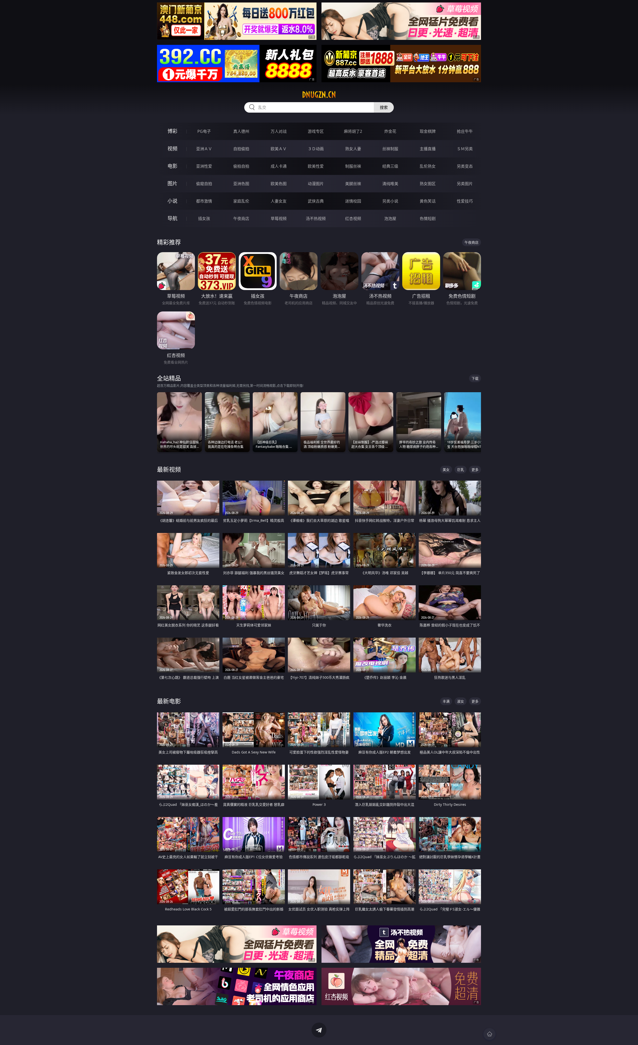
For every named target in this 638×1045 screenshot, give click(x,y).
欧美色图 (279, 183)
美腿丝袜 (353, 183)
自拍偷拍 (241, 148)
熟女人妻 (353, 148)
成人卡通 (279, 166)
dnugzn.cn (319, 95)
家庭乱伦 (241, 201)
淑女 (460, 701)
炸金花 (390, 131)
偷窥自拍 (204, 183)
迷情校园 (353, 201)
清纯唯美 (390, 183)
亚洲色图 (241, 183)
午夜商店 (241, 218)
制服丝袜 (353, 166)
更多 (475, 469)
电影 (172, 166)
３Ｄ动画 (316, 148)
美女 (446, 469)
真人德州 (241, 131)
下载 (475, 378)
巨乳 (460, 469)
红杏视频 (353, 218)
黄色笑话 (428, 201)
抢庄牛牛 (465, 131)
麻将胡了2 (353, 131)
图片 (172, 183)
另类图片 (465, 183)
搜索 (384, 107)
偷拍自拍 (241, 166)
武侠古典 (316, 201)
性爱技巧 (465, 201)
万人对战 (279, 131)
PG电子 (204, 131)
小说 (172, 201)
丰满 (446, 701)
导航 (172, 218)
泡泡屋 (390, 218)
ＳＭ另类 (465, 148)
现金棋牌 (428, 131)
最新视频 (169, 469)
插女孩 (204, 218)
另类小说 (390, 201)
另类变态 (465, 166)
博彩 (172, 131)
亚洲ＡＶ (204, 148)
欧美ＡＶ (279, 148)
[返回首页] (489, 1034)
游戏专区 (316, 131)
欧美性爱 (316, 166)
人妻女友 (279, 201)
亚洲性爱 (204, 166)
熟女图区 (428, 183)
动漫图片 (316, 183)
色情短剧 (428, 218)
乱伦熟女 (428, 166)
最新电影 (169, 701)
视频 (172, 148)
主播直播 (428, 148)
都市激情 (204, 201)
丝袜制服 (390, 148)
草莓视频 (279, 218)
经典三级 (390, 166)
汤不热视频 (316, 218)
